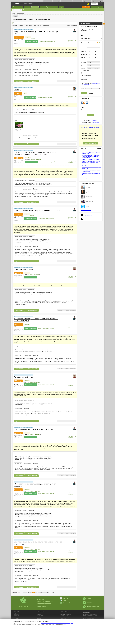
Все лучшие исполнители (86, 210)
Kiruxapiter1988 (89, 201)
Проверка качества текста (43, 606)
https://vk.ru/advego (88, 218)
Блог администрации (90, 178)
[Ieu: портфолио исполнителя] (74, 88)
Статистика (16, 618)
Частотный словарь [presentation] (27, 69)
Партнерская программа (88, 618)
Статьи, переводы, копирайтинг (89, 26)
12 (38, 592)
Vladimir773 (33, 38)
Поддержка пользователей (89, 617)
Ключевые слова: (83, 46)
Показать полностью (21, 304)
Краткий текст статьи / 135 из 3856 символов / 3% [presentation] (24, 565)
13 (41, 592)
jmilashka (31, 274)
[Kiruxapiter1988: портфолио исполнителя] (83, 201)
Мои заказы (16, 614)
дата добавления (29, 25)
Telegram (89, 598)
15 (47, 592)
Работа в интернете (17, 7)
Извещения (70, 41)
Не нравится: (84, 88)
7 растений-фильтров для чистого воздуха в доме (33, 429)
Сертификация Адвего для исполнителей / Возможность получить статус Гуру (91, 167)
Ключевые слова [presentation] (18, 69)
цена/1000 (39, 25)
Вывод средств (40, 618)
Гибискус (17, 90)
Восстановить (95, 120)
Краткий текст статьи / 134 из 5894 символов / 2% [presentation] (24, 346)
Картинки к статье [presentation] (18, 116)
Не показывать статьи (91, 84)
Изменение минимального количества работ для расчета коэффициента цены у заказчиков (91, 162)
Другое (25, 93)
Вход (101, 3)
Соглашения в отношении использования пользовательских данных (57, 623)
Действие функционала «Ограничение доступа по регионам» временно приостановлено (91, 156)
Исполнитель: (84, 79)
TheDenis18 (89, 196)
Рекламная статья (86, 70)
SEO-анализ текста (78, 1)
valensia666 (89, 187)
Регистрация (94, 3)
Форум (61, 7)
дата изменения (46, 25)
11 (36, 592)
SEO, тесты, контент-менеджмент (89, 35)
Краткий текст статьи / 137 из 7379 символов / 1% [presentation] (24, 180)
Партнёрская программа (52, 7)
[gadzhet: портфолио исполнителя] (83, 192)
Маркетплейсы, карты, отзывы (88, 33)
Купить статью (16, 9)
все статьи (38, 38)
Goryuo (87, 206)
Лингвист (63, 618)
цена (35, 25)
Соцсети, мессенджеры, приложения (87, 29)
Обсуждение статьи (72, 40)
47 (53, 592)
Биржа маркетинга (48, 1)
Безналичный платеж (68, 602)
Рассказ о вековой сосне (23, 377)
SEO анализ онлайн (41, 604)
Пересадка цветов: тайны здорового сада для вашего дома (37, 210)
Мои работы (39, 614)
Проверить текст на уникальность (45, 601)
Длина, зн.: (83, 57)
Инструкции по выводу (90, 143)
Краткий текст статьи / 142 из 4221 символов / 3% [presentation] (24, 510)
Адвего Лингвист (87, 1)
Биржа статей (40, 597)
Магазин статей (35, 7)
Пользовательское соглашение (90, 614)
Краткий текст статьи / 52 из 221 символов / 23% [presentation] (24, 109)
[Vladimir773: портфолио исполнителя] (74, 30)
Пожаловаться (60, 81)
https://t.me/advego (88, 215)
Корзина (15, 16)
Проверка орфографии (97, 1)
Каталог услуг (56, 1)
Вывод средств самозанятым (90, 127)
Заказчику (26, 7)
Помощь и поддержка (97, 7)
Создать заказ (86, 6)
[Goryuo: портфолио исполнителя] (83, 206)
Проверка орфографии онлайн (44, 603)
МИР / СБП (66, 598)
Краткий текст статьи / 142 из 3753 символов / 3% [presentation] (24, 453)
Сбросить (90, 93)
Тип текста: (83, 62)
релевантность (21, 25)
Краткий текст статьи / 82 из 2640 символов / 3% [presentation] (24, 400)
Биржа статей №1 (28, 3)
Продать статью (27, 9)
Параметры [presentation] (35, 69)
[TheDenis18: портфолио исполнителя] (83, 196)
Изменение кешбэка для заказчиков (90, 159)
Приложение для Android (93, 606)
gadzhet (88, 192)
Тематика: (83, 68)
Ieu (30, 94)
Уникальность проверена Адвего (46, 41)
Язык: (82, 65)
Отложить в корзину (32, 81)
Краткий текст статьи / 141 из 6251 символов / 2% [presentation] (24, 236)
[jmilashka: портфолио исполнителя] (74, 268)
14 (44, 592)
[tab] (24, 59)
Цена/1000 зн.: (84, 54)
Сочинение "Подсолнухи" (24, 269)
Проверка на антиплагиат (67, 1)
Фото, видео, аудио (86, 38)
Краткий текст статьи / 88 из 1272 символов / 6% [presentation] (24, 289)
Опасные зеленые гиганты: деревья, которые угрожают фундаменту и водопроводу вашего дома (36, 153)
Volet (64, 600)
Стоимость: (83, 51)
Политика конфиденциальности (90, 615)
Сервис (42, 7)
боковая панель (104, 23)
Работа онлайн (40, 613)
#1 (16, 120)
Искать (84, 93)
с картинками (74, 25)
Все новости (83, 178)
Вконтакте (89, 602)
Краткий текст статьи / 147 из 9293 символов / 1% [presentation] (24, 59)
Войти (90, 115)
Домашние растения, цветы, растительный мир (23, 29)
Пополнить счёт (17, 617)
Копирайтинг (28, 37)
